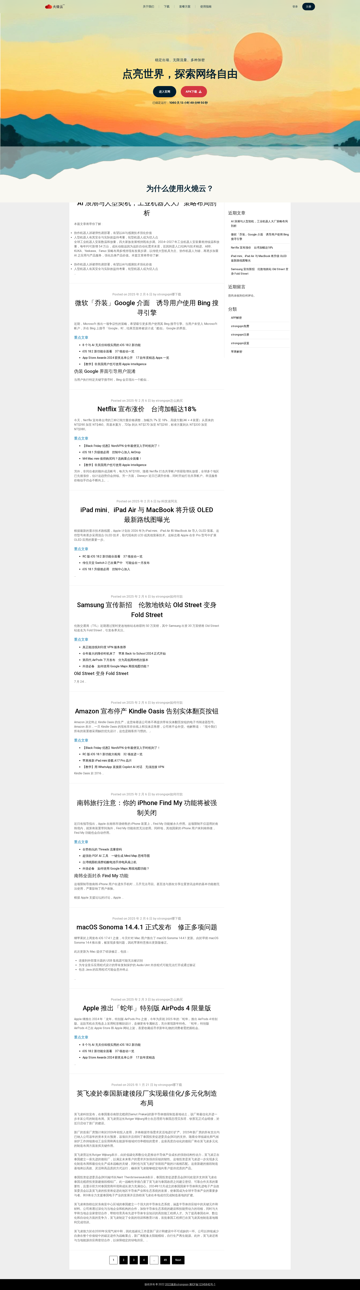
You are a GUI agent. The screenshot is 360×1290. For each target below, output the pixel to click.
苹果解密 (236, 351)
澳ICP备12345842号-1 (202, 1284)
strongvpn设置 (240, 343)
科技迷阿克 (169, 501)
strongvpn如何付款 (169, 596)
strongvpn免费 (240, 326)
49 (165, 1260)
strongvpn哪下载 (169, 294)
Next (178, 1260)
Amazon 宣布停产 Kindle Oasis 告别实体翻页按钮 (147, 711)
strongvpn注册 (240, 334)
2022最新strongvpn (177, 1284)
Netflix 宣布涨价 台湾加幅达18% (146, 409)
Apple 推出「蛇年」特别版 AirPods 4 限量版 (147, 1008)
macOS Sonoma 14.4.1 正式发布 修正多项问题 (146, 927)
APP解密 (236, 317)
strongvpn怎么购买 (169, 400)
